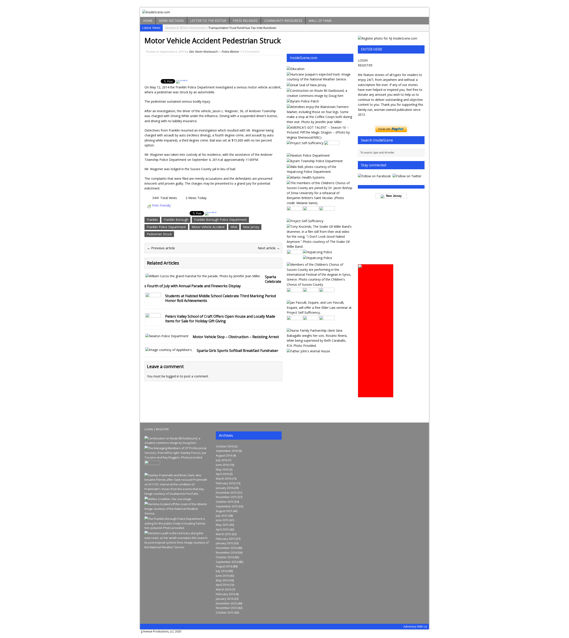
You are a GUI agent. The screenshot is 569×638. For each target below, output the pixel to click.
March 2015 (223, 534)
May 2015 (222, 525)
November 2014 (226, 552)
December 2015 (226, 492)
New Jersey (251, 227)
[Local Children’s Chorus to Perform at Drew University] (320, 203)
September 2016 (227, 451)
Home (147, 20)
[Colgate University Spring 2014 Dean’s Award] (296, 69)
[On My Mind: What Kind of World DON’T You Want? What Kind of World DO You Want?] (311, 297)
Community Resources (283, 20)
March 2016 (223, 478)
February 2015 (225, 539)
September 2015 (227, 506)
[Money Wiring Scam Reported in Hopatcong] (317, 252)
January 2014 (224, 599)
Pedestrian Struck (159, 234)
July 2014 (221, 571)
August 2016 (224, 455)
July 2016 (221, 460)
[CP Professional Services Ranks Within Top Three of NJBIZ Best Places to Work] (177, 457)
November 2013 (226, 608)
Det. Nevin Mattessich (203, 52)
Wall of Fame (320, 20)
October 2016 (225, 446)
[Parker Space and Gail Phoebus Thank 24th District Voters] (311, 325)
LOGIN (363, 60)
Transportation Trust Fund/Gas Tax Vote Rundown (220, 28)
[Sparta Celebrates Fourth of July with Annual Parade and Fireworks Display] (203, 276)
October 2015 (225, 502)
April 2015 (222, 529)
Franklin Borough (176, 219)
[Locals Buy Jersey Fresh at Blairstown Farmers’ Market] (320, 122)
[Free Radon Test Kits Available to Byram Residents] (294, 325)
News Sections (171, 20)
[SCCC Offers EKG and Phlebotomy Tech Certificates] (294, 297)
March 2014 (223, 589)
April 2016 (222, 474)
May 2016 (222, 469)
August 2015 (224, 511)
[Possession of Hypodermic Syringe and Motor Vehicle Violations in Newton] (308, 155)
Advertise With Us (415, 626)
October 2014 (225, 557)
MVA (233, 227)
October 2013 (225, 612)
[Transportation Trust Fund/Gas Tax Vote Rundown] (320, 96)
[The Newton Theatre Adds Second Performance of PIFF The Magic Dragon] (320, 137)
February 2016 (225, 483)
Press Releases (245, 20)
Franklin (152, 219)
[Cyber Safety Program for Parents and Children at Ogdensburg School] (311, 215)
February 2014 (225, 594)
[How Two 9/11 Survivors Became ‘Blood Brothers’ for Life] (177, 494)
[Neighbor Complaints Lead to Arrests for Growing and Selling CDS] (317, 258)
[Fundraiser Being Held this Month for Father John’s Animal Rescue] (308, 351)
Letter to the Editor (208, 20)
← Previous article (161, 248)
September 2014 (227, 562)
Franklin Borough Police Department (220, 219)
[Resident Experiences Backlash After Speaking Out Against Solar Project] (294, 259)
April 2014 (222, 585)
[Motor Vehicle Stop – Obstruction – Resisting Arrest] (166, 336)
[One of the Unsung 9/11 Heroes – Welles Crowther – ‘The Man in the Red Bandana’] (168, 499)
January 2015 (224, 543)
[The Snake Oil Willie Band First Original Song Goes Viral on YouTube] (320, 246)
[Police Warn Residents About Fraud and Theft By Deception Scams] (315, 161)
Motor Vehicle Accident (208, 227)
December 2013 (226, 603)
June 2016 (222, 465)
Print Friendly (161, 205)
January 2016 (224, 488)
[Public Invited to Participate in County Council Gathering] (305, 221)
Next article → (269, 248)
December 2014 (226, 548)
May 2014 (222, 580)
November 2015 (226, 497)
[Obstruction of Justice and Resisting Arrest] (320, 171)
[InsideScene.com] (284, 12)
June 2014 (222, 576)
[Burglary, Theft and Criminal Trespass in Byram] (303, 101)
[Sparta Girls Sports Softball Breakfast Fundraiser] (168, 350)
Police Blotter (230, 52)
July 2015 (221, 516)
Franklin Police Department (166, 227)
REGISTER (365, 65)
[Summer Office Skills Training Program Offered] (305, 143)
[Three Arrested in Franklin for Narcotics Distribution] (327, 325)
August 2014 (224, 566)
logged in (172, 376)
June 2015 (222, 520)
